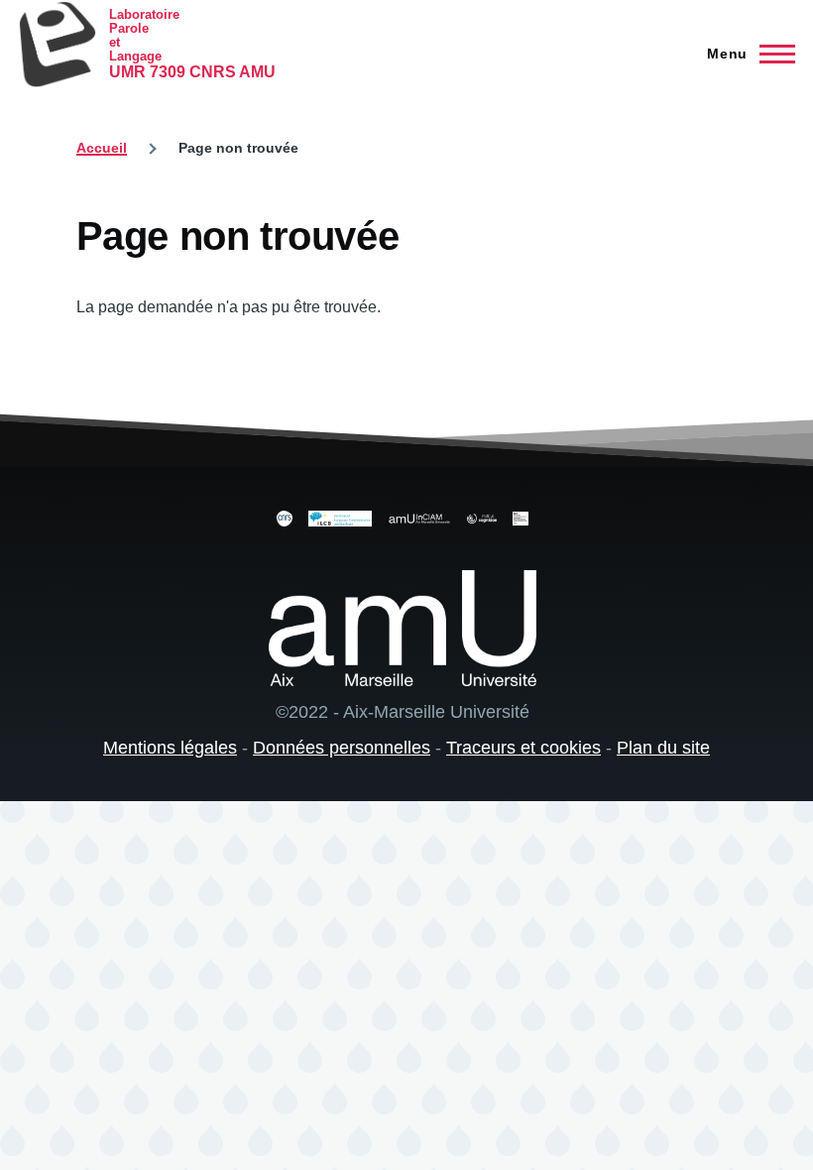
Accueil (101, 148)
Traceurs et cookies (523, 748)
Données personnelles (341, 748)
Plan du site (663, 748)
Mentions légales (170, 748)
